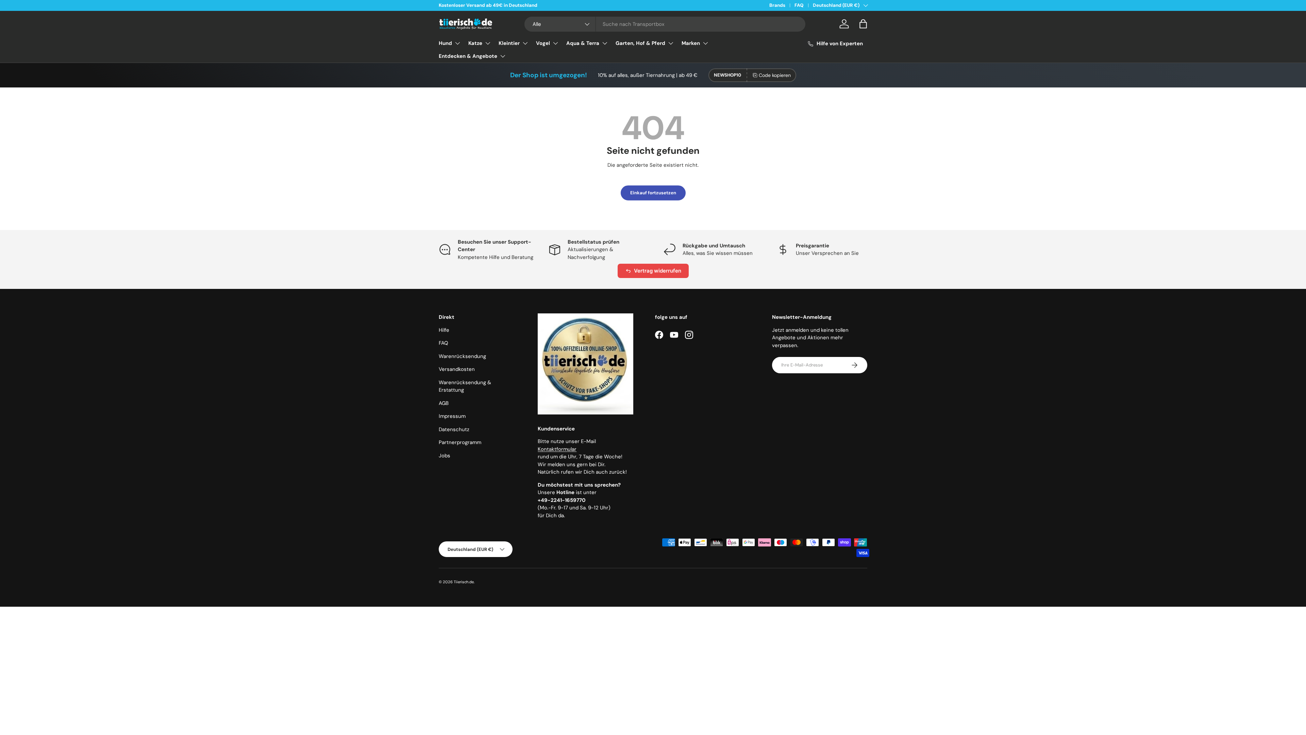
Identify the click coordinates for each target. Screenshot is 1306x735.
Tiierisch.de (464, 581)
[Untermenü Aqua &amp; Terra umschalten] (605, 43)
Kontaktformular (557, 449)
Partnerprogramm (460, 442)
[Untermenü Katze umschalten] (488, 43)
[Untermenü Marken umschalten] (705, 43)
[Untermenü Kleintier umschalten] (525, 43)
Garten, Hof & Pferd (640, 43)
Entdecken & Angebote (468, 56)
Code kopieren (775, 75)
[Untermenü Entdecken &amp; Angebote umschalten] (503, 56)
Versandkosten (457, 369)
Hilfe (444, 330)
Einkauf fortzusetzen (653, 193)
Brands (777, 5)
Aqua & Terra (582, 43)
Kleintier (509, 43)
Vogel (543, 43)
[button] (863, 23)
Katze (475, 43)
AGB (444, 403)
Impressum (452, 416)
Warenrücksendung (462, 356)
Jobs (444, 455)
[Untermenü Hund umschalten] (457, 43)
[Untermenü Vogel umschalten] (555, 43)
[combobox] (665, 24)
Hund (445, 43)
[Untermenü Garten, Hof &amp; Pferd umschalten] (671, 43)
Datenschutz (454, 429)
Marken (691, 43)
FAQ (799, 5)
